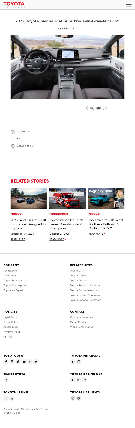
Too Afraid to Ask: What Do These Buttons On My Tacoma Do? (105, 223)
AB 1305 (8, 336)
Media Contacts (79, 322)
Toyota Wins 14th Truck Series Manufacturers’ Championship (66, 223)
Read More (18, 239)
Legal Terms (10, 317)
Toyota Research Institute (85, 285)
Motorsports (58, 213)
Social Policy (11, 322)
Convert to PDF (26, 145)
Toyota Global (78, 275)
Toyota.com (10, 270)
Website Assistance (81, 326)
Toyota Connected (81, 280)
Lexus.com (10, 275)
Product (17, 213)
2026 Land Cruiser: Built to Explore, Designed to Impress (28, 223)
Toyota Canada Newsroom (85, 299)
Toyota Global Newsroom (85, 290)
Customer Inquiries (81, 317)
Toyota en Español (14, 290)
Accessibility (11, 326)
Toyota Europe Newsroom (85, 295)
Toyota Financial (13, 280)
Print (19, 138)
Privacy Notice (12, 331)
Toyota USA (76, 270)
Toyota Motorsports (15, 285)
